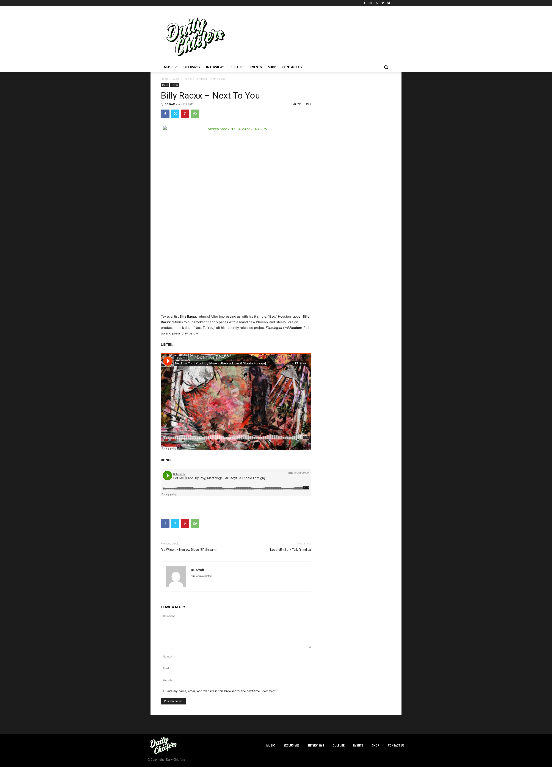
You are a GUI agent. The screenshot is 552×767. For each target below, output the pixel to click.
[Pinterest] (185, 114)
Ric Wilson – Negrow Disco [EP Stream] (188, 550)
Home (164, 79)
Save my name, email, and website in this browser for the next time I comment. (220, 691)
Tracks (187, 79)
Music (175, 79)
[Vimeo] (382, 3)
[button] (386, 67)
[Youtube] (388, 3)
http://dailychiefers (201, 575)
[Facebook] (364, 3)
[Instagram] (370, 3)
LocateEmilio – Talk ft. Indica (290, 550)
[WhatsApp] (195, 114)
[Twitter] (376, 3)
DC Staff (170, 104)
